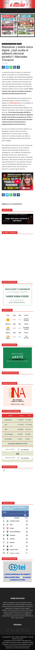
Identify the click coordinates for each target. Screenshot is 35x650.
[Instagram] (12, 630)
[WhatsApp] (22, 630)
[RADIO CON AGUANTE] (17, 4)
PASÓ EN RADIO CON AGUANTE (14, 41)
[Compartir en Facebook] (3, 67)
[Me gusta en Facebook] (14, 67)
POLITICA (19, 43)
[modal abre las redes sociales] (18, 67)
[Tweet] (7, 67)
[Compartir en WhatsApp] (10, 67)
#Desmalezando (15, 103)
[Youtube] (27, 630)
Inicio (3, 41)
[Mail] (17, 630)
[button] (3, 10)
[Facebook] (8, 630)
